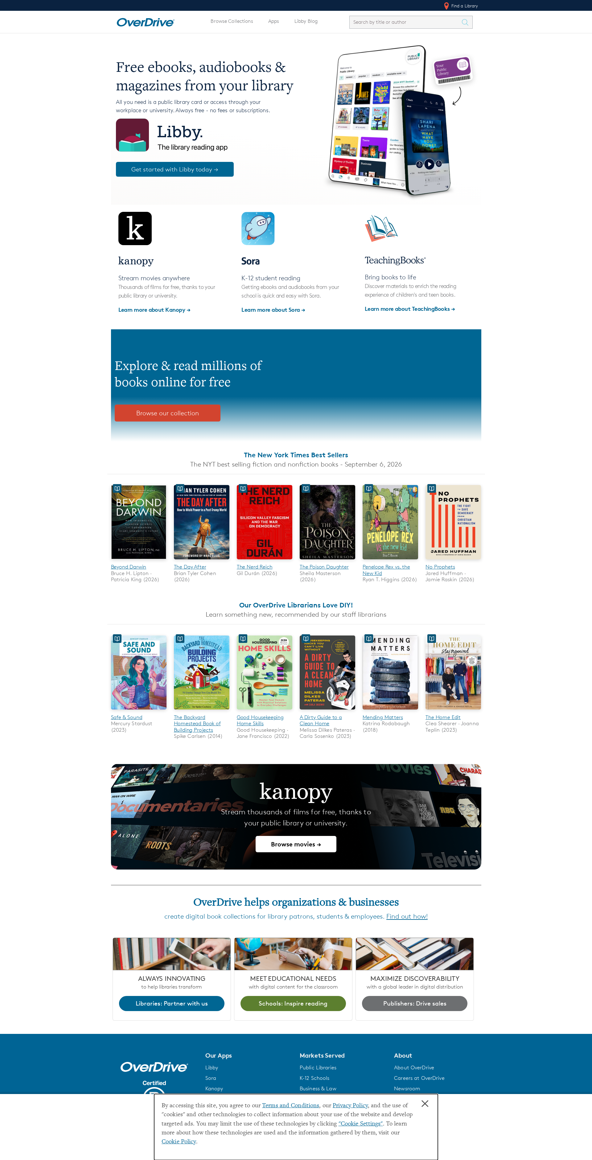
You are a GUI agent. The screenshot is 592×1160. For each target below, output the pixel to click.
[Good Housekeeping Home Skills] (264, 710)
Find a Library (464, 5)
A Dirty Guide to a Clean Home (321, 720)
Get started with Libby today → (174, 169)
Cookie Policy (179, 1142)
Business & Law (318, 1088)
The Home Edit (443, 717)
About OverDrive (414, 1067)
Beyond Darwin (128, 567)
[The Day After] (201, 560)
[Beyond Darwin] (138, 560)
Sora (210, 1078)
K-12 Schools (314, 1078)
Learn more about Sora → (273, 309)
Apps (273, 21)
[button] (248, 1055)
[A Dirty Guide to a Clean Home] (327, 710)
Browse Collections (232, 21)
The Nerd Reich (255, 567)
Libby (211, 1067)
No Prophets (440, 567)
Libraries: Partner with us (172, 1003)
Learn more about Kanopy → (154, 309)
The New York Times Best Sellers (296, 455)
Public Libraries (318, 1067)
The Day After (190, 567)
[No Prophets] (453, 560)
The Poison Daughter (324, 567)
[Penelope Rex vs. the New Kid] (390, 560)
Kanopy (214, 1088)
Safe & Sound (126, 717)
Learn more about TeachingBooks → (410, 308)
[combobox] (405, 22)
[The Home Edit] (453, 710)
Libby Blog (306, 21)
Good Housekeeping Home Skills (260, 720)
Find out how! (407, 916)
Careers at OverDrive (419, 1078)
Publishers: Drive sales (414, 1003)
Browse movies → (296, 844)
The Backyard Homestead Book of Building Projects (197, 723)
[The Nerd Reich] (264, 560)
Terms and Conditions (290, 1106)
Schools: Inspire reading (293, 1003)
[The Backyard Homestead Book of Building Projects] (201, 710)
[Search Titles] (466, 22)
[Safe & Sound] (138, 710)
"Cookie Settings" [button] (361, 1124)
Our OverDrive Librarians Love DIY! (296, 605)
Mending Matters (383, 717)
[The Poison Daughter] (327, 560)
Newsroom (407, 1088)
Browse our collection (167, 413)
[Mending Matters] (390, 710)
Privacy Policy (350, 1106)
